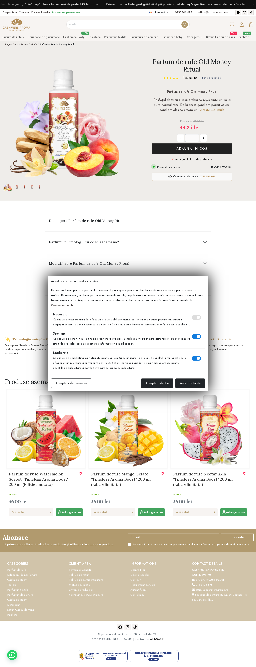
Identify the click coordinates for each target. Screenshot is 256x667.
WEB (157, 639)
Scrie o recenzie (211, 78)
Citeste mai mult (62, 305)
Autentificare (138, 589)
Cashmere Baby (171, 37)
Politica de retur (79, 575)
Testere (95, 37)
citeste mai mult (212, 110)
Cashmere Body (75, 36)
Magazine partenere (66, 12)
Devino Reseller (40, 12)
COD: (216, 167)
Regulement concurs (142, 585)
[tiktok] (251, 12)
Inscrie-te (237, 537)
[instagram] (244, 12)
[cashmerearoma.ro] (16, 24)
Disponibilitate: (164, 167)
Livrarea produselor (81, 589)
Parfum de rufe (12, 37)
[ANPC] (103, 655)
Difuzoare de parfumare (43, 37)
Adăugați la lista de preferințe (193, 159)
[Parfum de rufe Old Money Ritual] (64, 119)
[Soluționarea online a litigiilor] (154, 655)
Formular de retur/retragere (86, 594)
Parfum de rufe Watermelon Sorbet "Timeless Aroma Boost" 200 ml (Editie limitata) (39, 479)
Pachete (243, 37)
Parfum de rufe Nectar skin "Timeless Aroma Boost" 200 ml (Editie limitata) (203, 479)
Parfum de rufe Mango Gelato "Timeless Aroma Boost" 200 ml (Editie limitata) (121, 479)
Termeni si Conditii (80, 570)
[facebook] (238, 12)
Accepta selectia (157, 383)
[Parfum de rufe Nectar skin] (210, 429)
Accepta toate (190, 383)
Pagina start (11, 45)
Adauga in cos (191, 148)
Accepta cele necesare (71, 383)
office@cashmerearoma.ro (214, 12)
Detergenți (193, 37)
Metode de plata (79, 585)
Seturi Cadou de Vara (220, 37)
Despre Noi (9, 12)
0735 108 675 (183, 12)
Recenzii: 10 (189, 78)
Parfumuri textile (115, 37)
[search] (184, 24)
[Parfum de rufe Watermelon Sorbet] (46, 429)
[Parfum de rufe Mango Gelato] (128, 429)
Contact (24, 12)
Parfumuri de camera (144, 37)
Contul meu (137, 594)
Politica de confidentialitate (86, 580)
